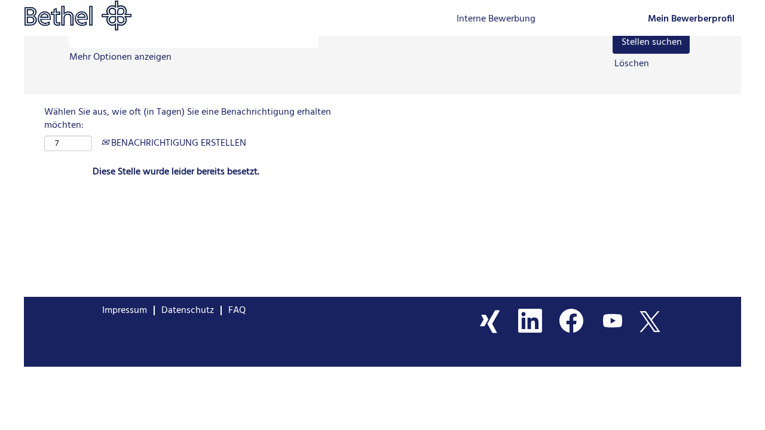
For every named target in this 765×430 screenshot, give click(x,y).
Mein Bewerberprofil (691, 19)
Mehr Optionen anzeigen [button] (120, 57)
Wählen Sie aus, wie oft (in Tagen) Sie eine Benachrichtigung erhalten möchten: (187, 119)
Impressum (124, 310)
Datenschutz (187, 310)
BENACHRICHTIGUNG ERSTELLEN (177, 143)
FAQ (237, 310)
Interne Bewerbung (496, 19)
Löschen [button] (631, 64)
